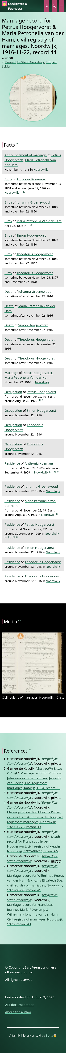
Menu (61, 6)
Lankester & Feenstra (17, 6)
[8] (17, 536)
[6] (58, 471)
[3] (31, 224)
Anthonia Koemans (30, 179)
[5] (42, 400)
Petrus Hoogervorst (37, 372)
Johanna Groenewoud (33, 202)
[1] (21, 191)
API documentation (19, 1004)
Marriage (11, 372)
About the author (18, 1012)
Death (9, 291)
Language (46, 6)
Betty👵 (51, 1035)
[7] (5, 475)
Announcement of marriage (25, 155)
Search (54, 6)
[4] (39, 400)
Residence (12, 463)
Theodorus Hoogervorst (34, 254)
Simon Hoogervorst (31, 235)
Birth (8, 179)
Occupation (13, 392)
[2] (24, 191)
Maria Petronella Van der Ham (39, 221)
